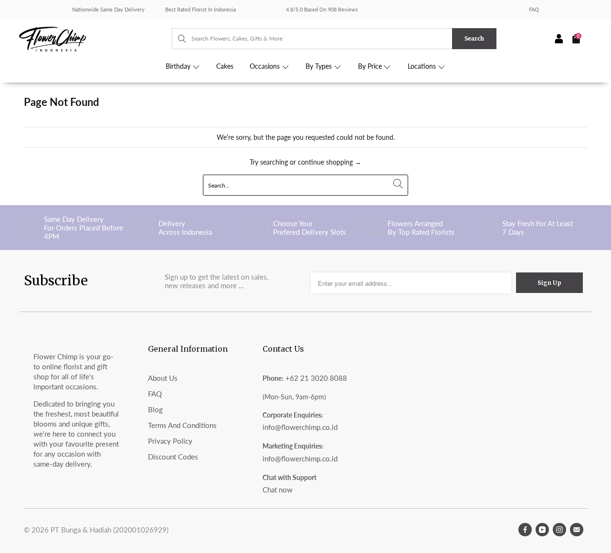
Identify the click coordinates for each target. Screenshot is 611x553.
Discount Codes (173, 456)
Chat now (278, 489)
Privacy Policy (170, 441)
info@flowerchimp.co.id (300, 427)
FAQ (534, 9)
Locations (423, 66)
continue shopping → (329, 162)
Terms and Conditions (182, 425)
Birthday (179, 66)
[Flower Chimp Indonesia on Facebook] (525, 529)
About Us (163, 378)
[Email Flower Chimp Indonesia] (576, 529)
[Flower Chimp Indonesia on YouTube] (542, 529)
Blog (155, 409)
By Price (371, 66)
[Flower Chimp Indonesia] (95, 38)
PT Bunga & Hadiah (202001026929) (110, 529)
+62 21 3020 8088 (316, 378)
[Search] (177, 39)
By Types (320, 66)
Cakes (224, 66)
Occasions (266, 66)
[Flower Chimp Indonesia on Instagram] (559, 529)
